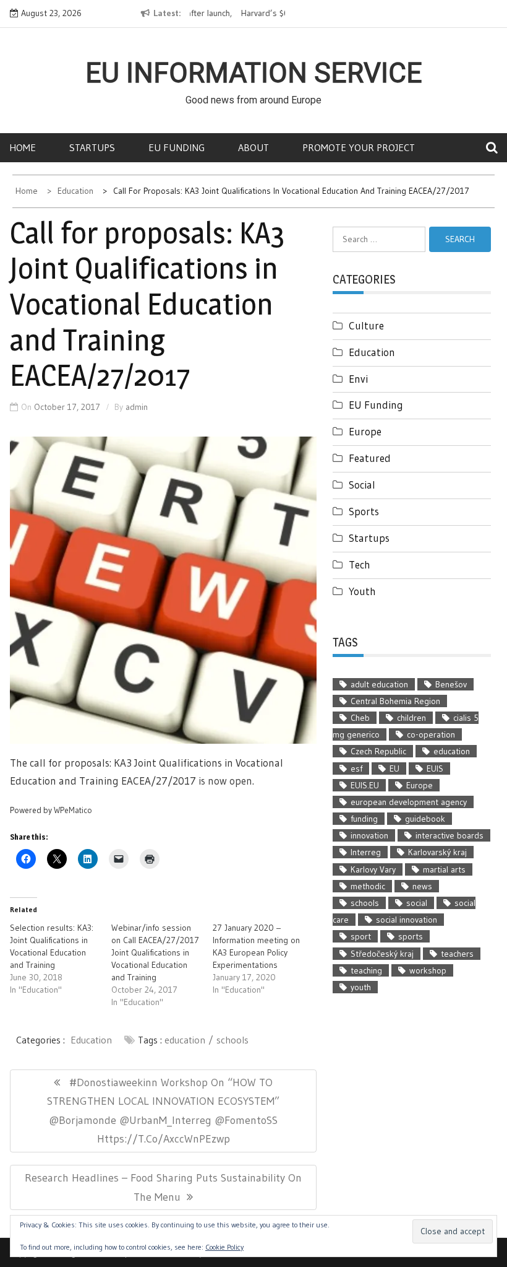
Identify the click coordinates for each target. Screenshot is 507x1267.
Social (362, 484)
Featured (370, 457)
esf (356, 768)
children (411, 717)
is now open (225, 780)
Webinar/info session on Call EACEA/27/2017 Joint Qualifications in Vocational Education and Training (155, 952)
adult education (379, 684)
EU (394, 768)
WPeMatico (73, 810)
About (253, 147)
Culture (366, 325)
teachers (457, 953)
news (422, 886)
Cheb (360, 717)
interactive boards (449, 835)
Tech (359, 564)
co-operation (431, 734)
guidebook (425, 818)
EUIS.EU (365, 785)
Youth (362, 591)
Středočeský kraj (382, 953)
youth (361, 987)
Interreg (366, 852)
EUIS (435, 768)
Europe (365, 431)
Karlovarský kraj (437, 852)
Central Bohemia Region (395, 701)
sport (361, 936)
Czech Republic (378, 751)
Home (22, 147)
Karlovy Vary (373, 869)
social (416, 902)
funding (364, 818)
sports (410, 936)
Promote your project (358, 147)
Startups (92, 147)
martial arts (444, 869)
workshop (427, 970)
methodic (368, 886)
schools (232, 1040)
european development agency (409, 802)
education (184, 1040)
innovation (369, 835)
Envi (358, 378)
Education (91, 1040)
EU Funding (176, 147)
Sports (364, 511)
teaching (366, 970)
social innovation (406, 919)
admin (137, 406)
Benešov (451, 684)
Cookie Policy (224, 1247)
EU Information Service (253, 73)
